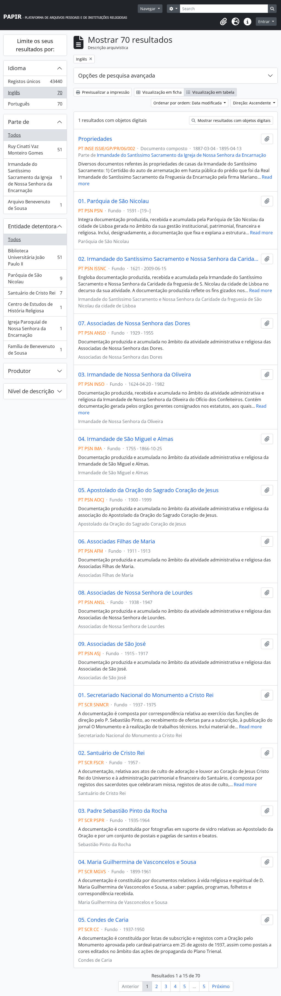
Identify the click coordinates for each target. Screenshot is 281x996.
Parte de (18, 121)
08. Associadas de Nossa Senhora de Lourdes (135, 592)
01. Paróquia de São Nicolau (113, 201)
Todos (14, 135)
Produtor (19, 371)
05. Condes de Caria (103, 920)
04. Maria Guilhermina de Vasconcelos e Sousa (137, 862)
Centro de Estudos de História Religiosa (35, 307)
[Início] (67, 15)
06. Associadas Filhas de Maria (116, 541)
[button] (223, 22)
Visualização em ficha (161, 92)
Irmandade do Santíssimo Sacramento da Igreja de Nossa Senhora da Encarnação (35, 177)
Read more (261, 233)
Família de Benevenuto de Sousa (35, 349)
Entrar (264, 21)
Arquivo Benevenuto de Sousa (35, 205)
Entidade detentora (32, 226)
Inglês (35, 94)
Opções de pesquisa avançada (116, 75)
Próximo (221, 986)
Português (35, 105)
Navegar (148, 8)
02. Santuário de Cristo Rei (111, 753)
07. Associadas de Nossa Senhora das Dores (134, 323)
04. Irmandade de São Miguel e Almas (125, 439)
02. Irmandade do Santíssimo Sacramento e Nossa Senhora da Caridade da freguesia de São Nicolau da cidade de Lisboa (168, 259)
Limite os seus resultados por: (35, 45)
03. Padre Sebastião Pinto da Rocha (122, 810)
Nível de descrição (31, 391)
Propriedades (95, 139)
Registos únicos (35, 82)
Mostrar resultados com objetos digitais (233, 120)
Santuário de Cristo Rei (35, 294)
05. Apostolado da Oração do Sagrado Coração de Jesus (148, 490)
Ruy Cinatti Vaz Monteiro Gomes (35, 149)
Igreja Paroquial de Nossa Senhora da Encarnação (35, 328)
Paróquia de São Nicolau (35, 278)
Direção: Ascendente (252, 102)
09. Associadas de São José (112, 644)
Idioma (17, 68)
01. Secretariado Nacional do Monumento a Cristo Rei (145, 695)
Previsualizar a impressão (105, 92)
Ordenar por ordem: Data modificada (188, 102)
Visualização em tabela (212, 92)
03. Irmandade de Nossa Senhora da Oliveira (134, 374)
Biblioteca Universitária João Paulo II (35, 257)
